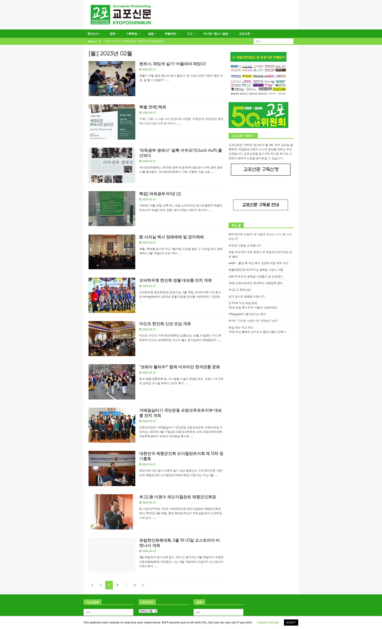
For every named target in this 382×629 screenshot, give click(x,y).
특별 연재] (152, 107)
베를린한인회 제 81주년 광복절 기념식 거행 (256, 270)
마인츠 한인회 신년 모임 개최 (165, 323)
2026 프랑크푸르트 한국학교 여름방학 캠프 (256, 283)
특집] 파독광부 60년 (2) (160, 193)
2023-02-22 (149, 551)
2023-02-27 (149, 69)
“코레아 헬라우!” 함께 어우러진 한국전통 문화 (179, 366)
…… (167, 80)
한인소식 (93, 33)
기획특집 (131, 33)
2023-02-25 (149, 502)
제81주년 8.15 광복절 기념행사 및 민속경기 (256, 276)
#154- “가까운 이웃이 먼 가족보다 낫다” (253, 320)
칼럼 (151, 33)
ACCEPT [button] (291, 622)
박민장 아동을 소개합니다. (245, 245)
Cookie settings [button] (268, 622)
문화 (112, 33)
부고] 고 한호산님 (240, 289)
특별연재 (170, 33)
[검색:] (273, 41)
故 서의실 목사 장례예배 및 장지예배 (171, 236)
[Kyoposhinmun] (191, 27)
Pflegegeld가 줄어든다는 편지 (247, 314)
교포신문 (244, 33)
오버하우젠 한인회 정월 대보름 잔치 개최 (175, 280)
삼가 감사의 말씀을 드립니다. (247, 296)
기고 (189, 33)
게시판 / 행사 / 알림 (215, 33)
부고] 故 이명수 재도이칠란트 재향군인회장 (177, 496)
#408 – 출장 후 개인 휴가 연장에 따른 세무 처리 (258, 263)
